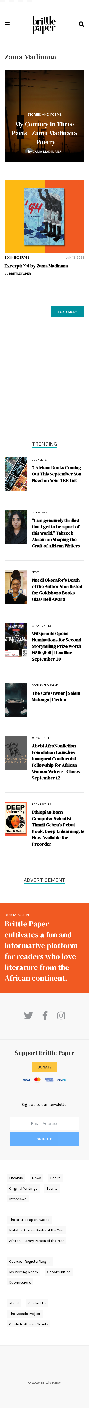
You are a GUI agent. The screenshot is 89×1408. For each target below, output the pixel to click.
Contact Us (37, 1303)
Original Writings (23, 1188)
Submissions (20, 1282)
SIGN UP (44, 1139)
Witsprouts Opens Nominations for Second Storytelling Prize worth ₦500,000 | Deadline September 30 (56, 646)
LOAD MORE (68, 312)
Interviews (39, 512)
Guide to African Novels (28, 1324)
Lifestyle (16, 1178)
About (14, 1303)
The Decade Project (24, 1313)
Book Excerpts (17, 257)
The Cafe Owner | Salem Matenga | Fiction (56, 696)
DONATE (44, 1067)
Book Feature (41, 804)
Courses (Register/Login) (30, 1261)
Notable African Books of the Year (36, 1230)
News (36, 572)
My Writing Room (23, 1272)
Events (52, 1188)
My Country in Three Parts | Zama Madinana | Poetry (44, 133)
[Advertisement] (44, 380)
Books (55, 1178)
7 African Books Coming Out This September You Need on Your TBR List (56, 473)
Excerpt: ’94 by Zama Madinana (36, 266)
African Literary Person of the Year (36, 1240)
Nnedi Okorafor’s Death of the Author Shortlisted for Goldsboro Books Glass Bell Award (57, 589)
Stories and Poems (44, 114)
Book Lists (39, 459)
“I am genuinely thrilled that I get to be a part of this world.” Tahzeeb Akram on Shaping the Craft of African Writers (56, 533)
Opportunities (42, 625)
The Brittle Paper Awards (29, 1219)
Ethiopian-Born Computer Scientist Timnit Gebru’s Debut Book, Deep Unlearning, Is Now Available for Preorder (58, 828)
